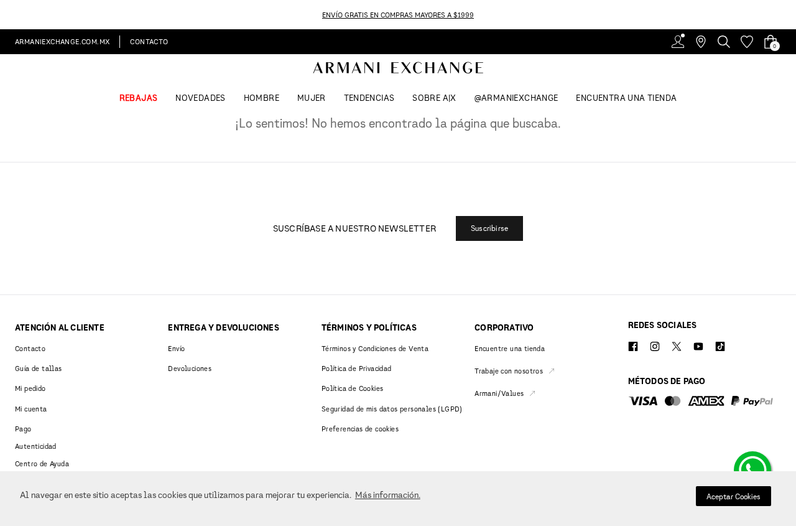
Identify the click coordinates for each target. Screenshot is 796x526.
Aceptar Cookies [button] (733, 496)
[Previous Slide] (7, 14)
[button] (489, 228)
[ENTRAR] (678, 41)
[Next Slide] (789, 14)
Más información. (387, 494)
